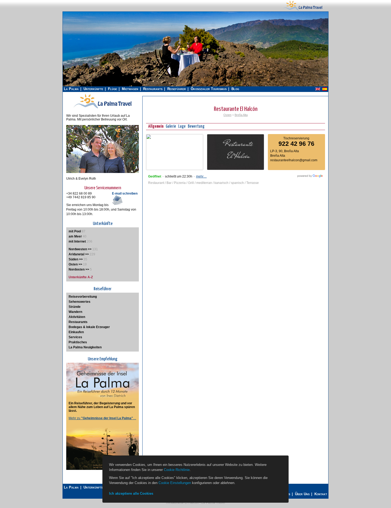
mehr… (201, 176)
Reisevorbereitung (83, 297)
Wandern (75, 312)
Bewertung (196, 126)
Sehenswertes (79, 302)
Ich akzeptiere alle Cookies (131, 493)
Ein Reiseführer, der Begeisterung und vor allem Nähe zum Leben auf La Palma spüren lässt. (102, 407)
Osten (227, 114)
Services (75, 337)
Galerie (171, 126)
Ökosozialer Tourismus (209, 89)
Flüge (112, 89)
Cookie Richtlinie (177, 470)
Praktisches (78, 342)
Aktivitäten (77, 317)
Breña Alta (241, 114)
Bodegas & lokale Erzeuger (89, 327)
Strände (75, 307)
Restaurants (153, 89)
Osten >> (75, 264)
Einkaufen (76, 332)
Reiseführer (176, 89)
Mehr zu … (102, 418)
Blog (235, 89)
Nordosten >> (79, 269)
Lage (182, 126)
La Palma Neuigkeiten (85, 347)
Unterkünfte (93, 89)
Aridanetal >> (79, 254)
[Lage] (174, 169)
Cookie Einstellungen (175, 483)
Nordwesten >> (80, 249)
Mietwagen (130, 89)
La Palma (71, 89)
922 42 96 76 (296, 143)
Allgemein (156, 126)
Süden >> (76, 259)
